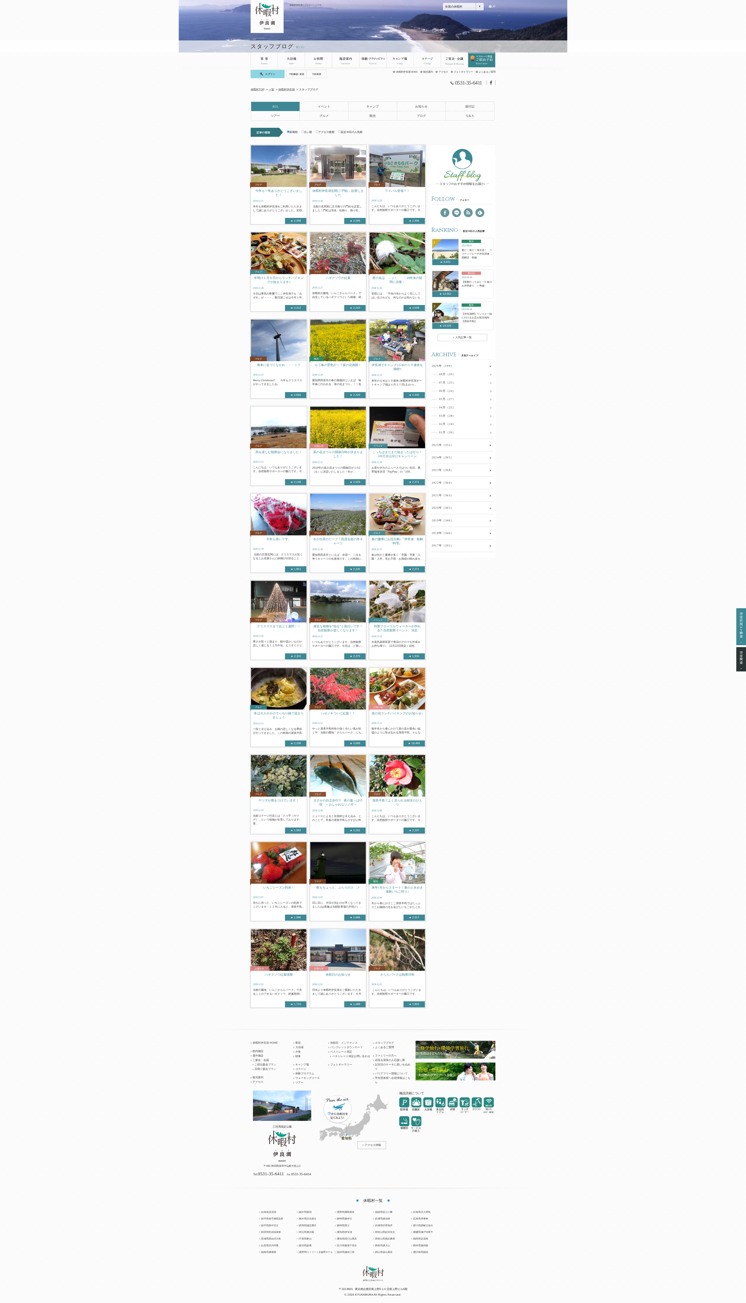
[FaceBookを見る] (444, 212)
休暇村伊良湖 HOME (407, 71)
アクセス (443, 71)
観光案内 (428, 71)
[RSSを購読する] (468, 212)
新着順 (293, 132)
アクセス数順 (326, 132)
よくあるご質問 (487, 71)
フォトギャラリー (463, 71)
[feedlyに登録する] (479, 212)
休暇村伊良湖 (286, 89)
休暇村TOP (257, 89)
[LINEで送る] (456, 212)
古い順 (308, 132)
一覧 (271, 89)
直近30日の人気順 (352, 132)
